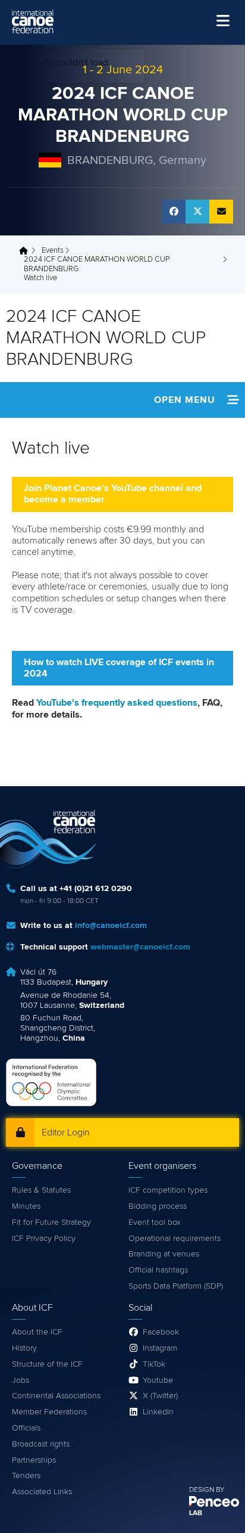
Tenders (26, 1476)
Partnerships (34, 1460)
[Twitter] (197, 212)
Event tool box (154, 1222)
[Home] (33, 21)
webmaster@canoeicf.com (140, 947)
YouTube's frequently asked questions (116, 702)
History (24, 1348)
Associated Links (42, 1492)
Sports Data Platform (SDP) (175, 1286)
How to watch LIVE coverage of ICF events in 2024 (119, 667)
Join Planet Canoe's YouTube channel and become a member (113, 493)
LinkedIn (158, 1412)
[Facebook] (174, 212)
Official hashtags (158, 1270)
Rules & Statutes (41, 1190)
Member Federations (49, 1412)
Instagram (160, 1348)
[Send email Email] (221, 212)
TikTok (154, 1364)
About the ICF (37, 1332)
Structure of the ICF (47, 1364)
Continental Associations (56, 1396)
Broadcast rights (41, 1444)
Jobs (20, 1380)
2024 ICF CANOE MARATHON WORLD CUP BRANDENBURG (123, 115)
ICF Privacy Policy (44, 1238)
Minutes (26, 1206)
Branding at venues (163, 1254)
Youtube (158, 1380)
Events (53, 251)
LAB (195, 1513)
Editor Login (66, 1132)
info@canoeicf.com (111, 925)
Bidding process (157, 1206)
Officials (26, 1428)
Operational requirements (174, 1238)
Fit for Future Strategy (51, 1222)
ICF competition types (168, 1190)
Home (27, 251)
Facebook (161, 1332)
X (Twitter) (160, 1396)
